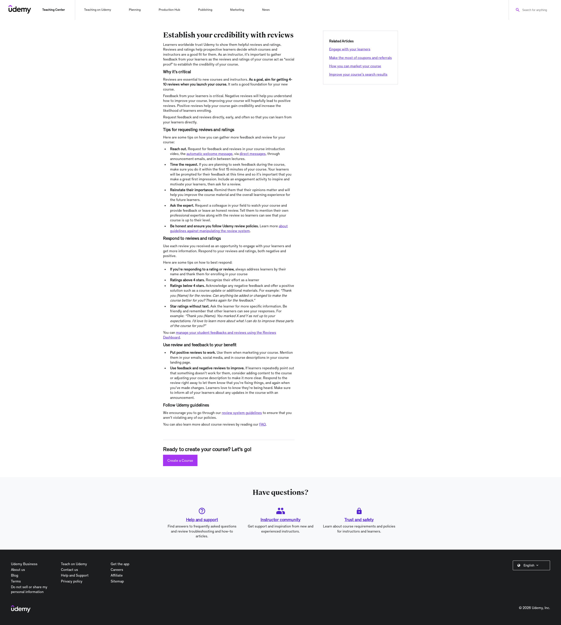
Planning (135, 10)
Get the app (120, 564)
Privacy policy (71, 581)
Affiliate (117, 575)
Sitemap (117, 581)
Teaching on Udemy (97, 10)
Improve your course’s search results (358, 74)
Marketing (237, 10)
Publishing (205, 10)
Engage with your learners (349, 49)
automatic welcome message (209, 153)
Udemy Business (24, 564)
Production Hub (169, 10)
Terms (16, 581)
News (266, 10)
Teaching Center (53, 10)
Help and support (202, 519)
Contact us (69, 569)
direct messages (253, 153)
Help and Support (75, 575)
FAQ (262, 424)
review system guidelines (242, 412)
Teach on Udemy (74, 564)
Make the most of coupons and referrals (360, 57)
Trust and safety (359, 519)
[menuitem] (532, 565)
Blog (14, 575)
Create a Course (180, 460)
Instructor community (280, 519)
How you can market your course (355, 66)
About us (18, 569)
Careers (117, 569)
